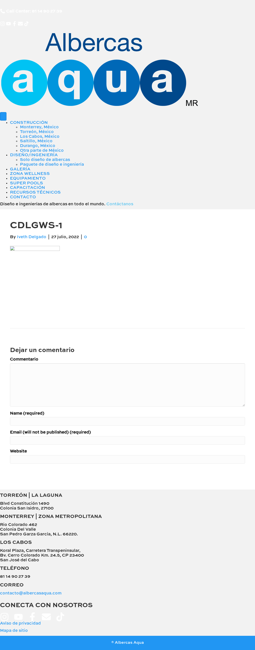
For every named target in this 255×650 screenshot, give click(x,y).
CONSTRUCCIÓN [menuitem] (29, 123)
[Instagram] (2, 23)
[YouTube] (8, 23)
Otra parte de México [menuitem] (42, 150)
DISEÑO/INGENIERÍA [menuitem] (34, 155)
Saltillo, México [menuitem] (36, 141)
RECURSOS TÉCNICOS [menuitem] (35, 192)
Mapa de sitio (14, 631)
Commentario (24, 359)
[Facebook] (14, 23)
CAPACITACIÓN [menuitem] (27, 188)
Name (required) (27, 413)
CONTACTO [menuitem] (23, 197)
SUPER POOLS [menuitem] (26, 183)
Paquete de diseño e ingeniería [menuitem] (52, 164)
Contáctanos (119, 204)
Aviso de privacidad (20, 623)
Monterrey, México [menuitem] (39, 127)
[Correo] (20, 23)
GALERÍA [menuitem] (20, 169)
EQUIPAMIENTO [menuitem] (28, 178)
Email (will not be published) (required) (50, 432)
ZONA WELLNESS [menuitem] (30, 174)
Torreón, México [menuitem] (37, 132)
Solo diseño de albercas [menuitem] (45, 160)
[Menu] (3, 116)
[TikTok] (26, 23)
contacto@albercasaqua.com (31, 593)
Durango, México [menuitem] (37, 146)
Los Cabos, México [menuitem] (40, 137)
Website (18, 451)
